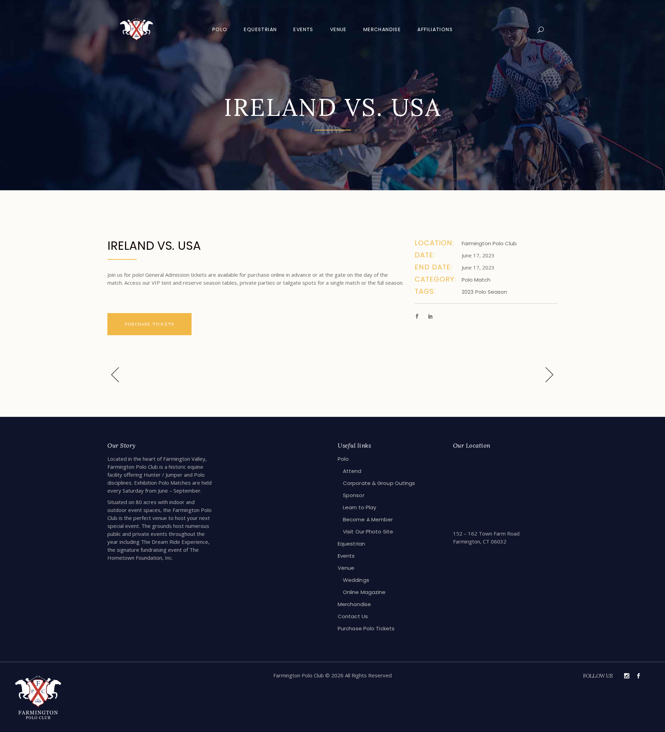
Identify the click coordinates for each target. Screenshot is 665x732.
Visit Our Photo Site (368, 531)
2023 (467, 291)
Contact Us (353, 616)
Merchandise (354, 604)
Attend (352, 471)
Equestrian (351, 543)
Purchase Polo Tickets (366, 628)
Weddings (356, 580)
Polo (343, 459)
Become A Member (368, 519)
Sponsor (353, 495)
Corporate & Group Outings (379, 483)
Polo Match (476, 279)
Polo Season (491, 291)
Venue (346, 567)
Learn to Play (359, 507)
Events (346, 555)
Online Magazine (364, 592)
